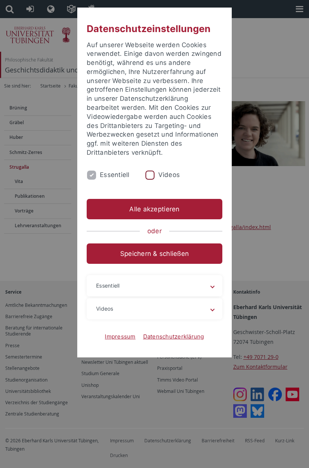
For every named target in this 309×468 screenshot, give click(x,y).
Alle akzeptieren (154, 209)
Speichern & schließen (154, 253)
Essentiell (115, 175)
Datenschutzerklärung (173, 336)
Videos (169, 175)
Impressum (120, 336)
